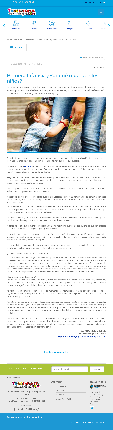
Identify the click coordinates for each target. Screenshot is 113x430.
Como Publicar (61, 386)
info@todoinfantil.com (19, 401)
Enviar (97, 369)
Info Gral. (18, 47)
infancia (27, 166)
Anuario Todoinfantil (63, 399)
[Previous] (4, 26)
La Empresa (60, 395)
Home (9, 39)
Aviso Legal (60, 390)
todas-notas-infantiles (24, 39)
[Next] (109, 26)
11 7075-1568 (39, 401)
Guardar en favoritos (93, 57)
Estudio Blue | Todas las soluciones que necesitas (88, 422)
